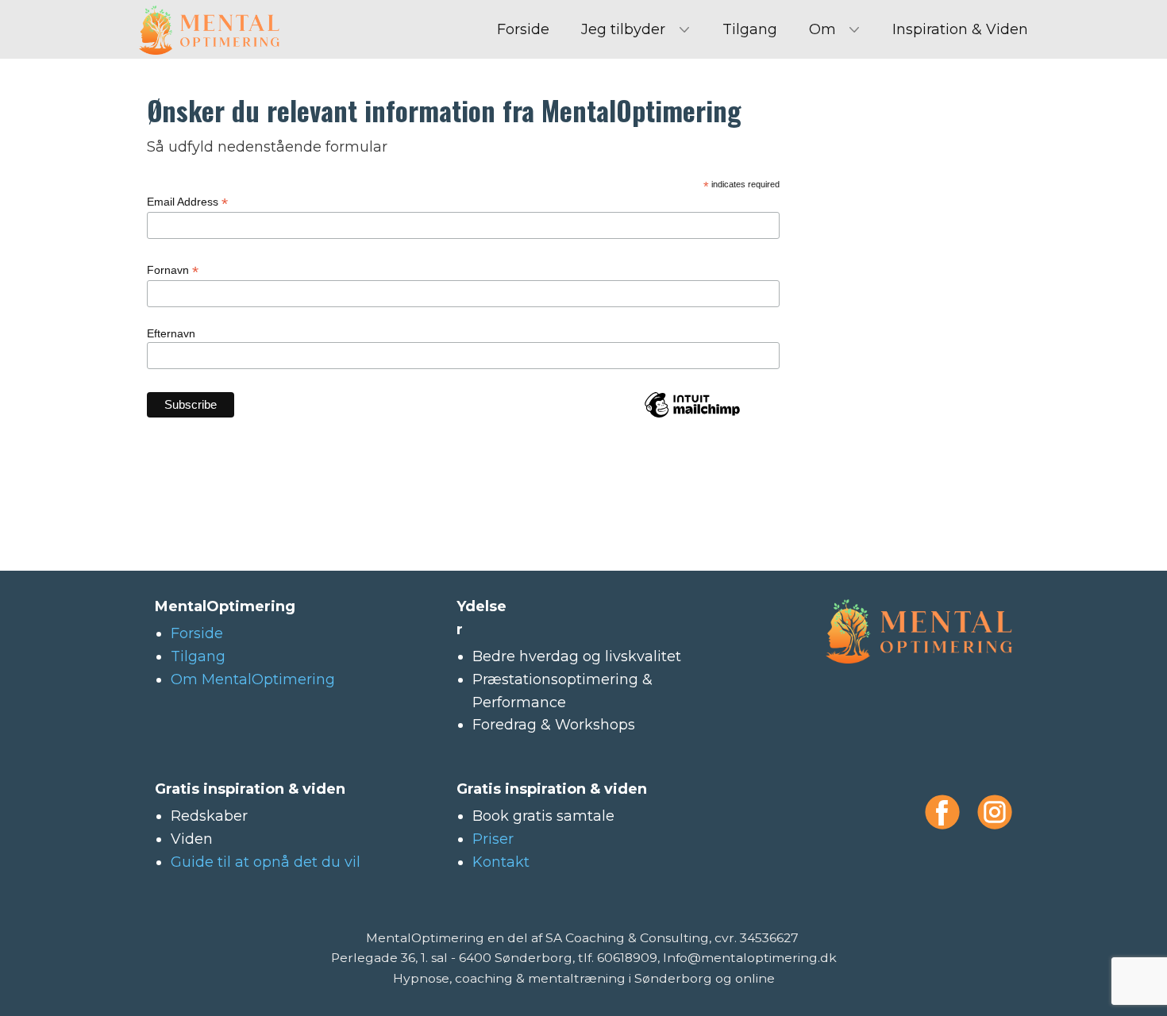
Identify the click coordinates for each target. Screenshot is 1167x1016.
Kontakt (501, 862)
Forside (523, 29)
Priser (493, 839)
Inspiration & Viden (960, 29)
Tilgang (749, 29)
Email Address (187, 202)
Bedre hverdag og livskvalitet (576, 656)
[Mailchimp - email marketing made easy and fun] (692, 415)
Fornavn (172, 270)
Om (822, 29)
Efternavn (171, 333)
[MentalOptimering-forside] (209, 30)
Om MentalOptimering (253, 679)
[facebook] (942, 812)
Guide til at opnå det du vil (265, 862)
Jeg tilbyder (623, 29)
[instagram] (994, 812)
